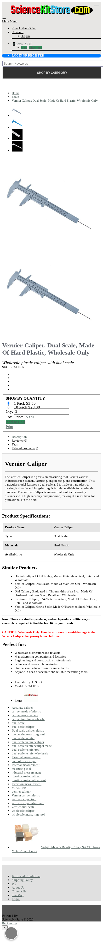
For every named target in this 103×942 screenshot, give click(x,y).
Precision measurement (26, 784)
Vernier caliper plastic (26, 795)
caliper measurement (25, 715)
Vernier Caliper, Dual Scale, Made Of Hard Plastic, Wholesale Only (55, 100)
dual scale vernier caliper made (32, 746)
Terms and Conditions (26, 876)
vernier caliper (21, 791)
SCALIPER (19, 788)
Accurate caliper (22, 707)
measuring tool (21, 768)
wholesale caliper (23, 810)
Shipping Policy (22, 880)
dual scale (18, 723)
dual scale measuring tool (28, 734)
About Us (18, 887)
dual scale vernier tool (26, 749)
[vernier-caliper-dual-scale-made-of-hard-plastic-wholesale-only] (47, 244)
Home (15, 93)
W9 (14, 883)
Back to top (9, 923)
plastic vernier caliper (26, 776)
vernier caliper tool (24, 799)
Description (19, 437)
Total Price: (20, 417)
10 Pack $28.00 (27, 407)
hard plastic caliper (24, 761)
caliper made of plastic (26, 711)
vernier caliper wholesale (28, 803)
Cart (24, 47)
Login (16, 899)
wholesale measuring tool (28, 814)
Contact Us (19, 891)
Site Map (17, 895)
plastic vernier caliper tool (29, 780)
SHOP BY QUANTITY (25, 398)
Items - (22, 44)
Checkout (35, 47)
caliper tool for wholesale (28, 719)
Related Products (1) (25, 448)
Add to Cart (15, 422)
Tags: (15, 444)
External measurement (26, 757)
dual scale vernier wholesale (30, 753)
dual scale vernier (23, 738)
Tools (15, 97)
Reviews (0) (19, 440)
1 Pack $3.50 (25, 403)
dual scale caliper (23, 726)
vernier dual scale (23, 807)
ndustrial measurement (26, 772)
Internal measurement (26, 765)
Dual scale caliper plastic (28, 730)
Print (9, 427)
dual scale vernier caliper (28, 742)
